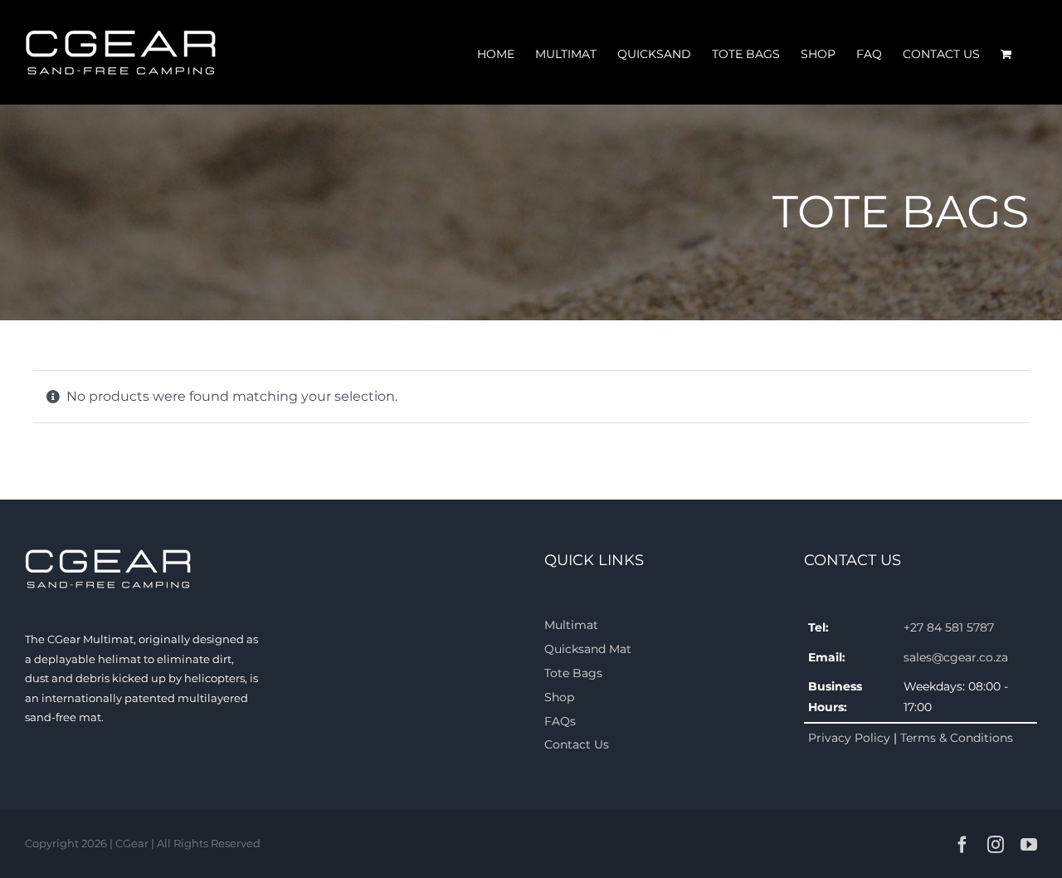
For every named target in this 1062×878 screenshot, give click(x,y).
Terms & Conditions (956, 737)
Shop (559, 697)
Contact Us (576, 744)
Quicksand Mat (587, 648)
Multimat (571, 624)
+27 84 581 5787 (949, 627)
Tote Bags (573, 673)
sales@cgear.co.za (956, 657)
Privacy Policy (849, 737)
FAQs (560, 721)
